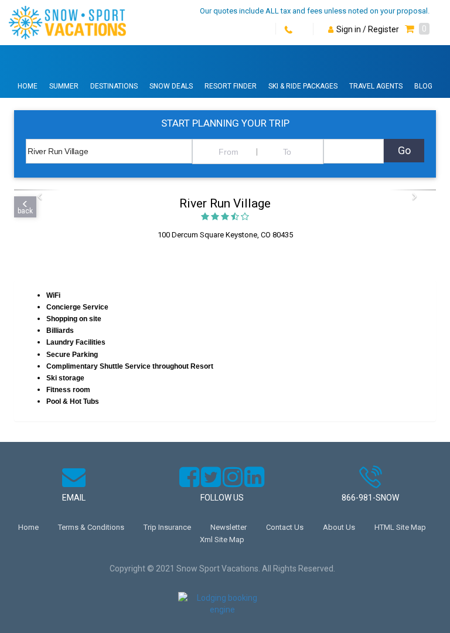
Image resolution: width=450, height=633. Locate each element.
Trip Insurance (167, 527)
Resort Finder (230, 86)
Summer (64, 86)
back (25, 211)
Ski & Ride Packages (303, 86)
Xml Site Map (222, 539)
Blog (423, 86)
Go (404, 150)
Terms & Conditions (91, 527)
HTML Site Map (400, 527)
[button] (417, 29)
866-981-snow (370, 497)
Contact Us (285, 527)
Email (74, 497)
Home (28, 86)
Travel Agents (376, 86)
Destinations (114, 86)
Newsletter (228, 527)
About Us (339, 527)
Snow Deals (171, 86)
